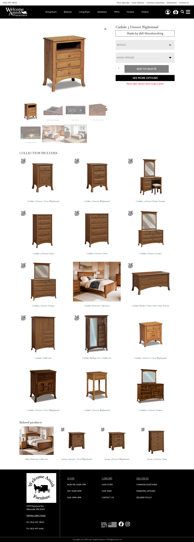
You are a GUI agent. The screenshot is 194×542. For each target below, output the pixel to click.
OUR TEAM (107, 491)
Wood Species (125, 57)
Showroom (172, 2)
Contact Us (184, 2)
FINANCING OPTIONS (145, 491)
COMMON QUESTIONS (146, 484)
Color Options (138, 2)
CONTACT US (108, 497)
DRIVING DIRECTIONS (36, 516)
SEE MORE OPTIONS (145, 78)
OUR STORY (107, 484)
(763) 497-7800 (10, 2)
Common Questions (156, 2)
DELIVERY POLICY (144, 497)
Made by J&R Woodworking (145, 33)
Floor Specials (123, 2)
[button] (105, 29)
